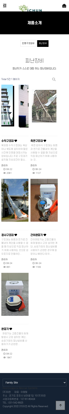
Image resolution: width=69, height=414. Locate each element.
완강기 (5, 329)
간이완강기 (37, 235)
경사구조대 (7, 235)
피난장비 (43, 43)
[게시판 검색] (54, 79)
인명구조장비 (28, 43)
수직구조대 (7, 141)
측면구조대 (37, 141)
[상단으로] (60, 405)
